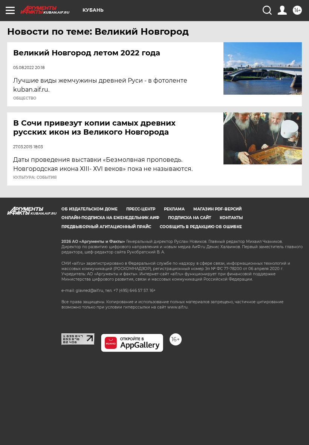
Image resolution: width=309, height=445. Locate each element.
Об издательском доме (89, 209)
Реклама (174, 209)
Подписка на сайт (189, 217)
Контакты (231, 217)
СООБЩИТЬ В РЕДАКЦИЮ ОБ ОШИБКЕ (201, 226)
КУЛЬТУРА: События (35, 178)
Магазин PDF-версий (217, 209)
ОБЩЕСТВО (24, 98)
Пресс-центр (140, 209)
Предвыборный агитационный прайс (106, 226)
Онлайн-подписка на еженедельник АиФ (110, 217)
